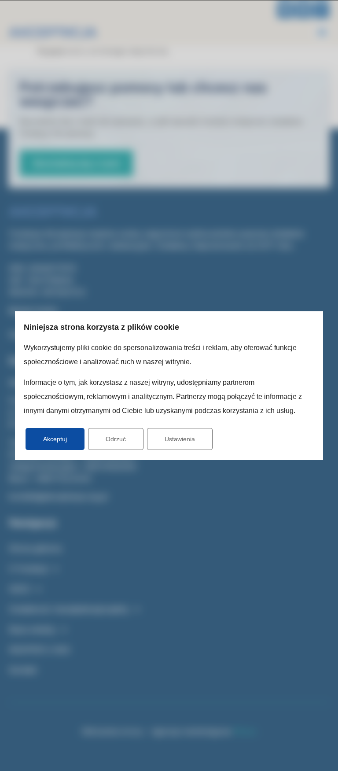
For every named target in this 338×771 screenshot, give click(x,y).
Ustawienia (180, 439)
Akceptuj (55, 439)
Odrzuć (116, 439)
